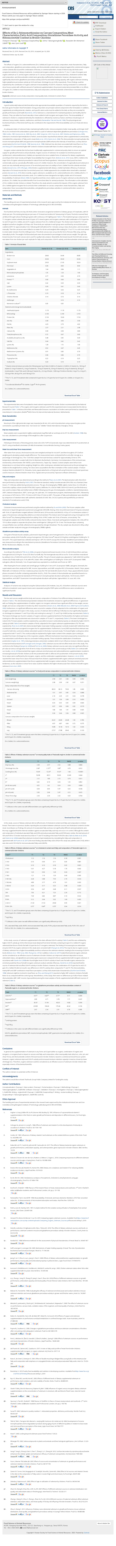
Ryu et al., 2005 (35, 134)
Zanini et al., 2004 (54, 139)
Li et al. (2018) (15, 651)
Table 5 (16, 623)
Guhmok (86, 1533)
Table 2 (11, 601)
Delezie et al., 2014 (62, 158)
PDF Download (100, 23)
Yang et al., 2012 (46, 134)
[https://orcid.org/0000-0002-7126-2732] (41, 41)
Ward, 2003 (25, 178)
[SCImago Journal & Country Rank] (102, 136)
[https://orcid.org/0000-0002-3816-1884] (19, 41)
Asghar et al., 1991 (18, 641)
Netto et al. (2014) (81, 836)
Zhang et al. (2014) (57, 948)
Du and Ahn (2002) (60, 507)
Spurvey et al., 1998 (37, 144)
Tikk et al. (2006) (28, 552)
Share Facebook (101, 39)
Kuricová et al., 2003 (22, 134)
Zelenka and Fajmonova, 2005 (74, 134)
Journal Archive (102, 101)
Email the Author (101, 32)
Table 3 (85, 613)
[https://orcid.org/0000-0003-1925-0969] (10, 43)
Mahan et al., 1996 (13, 953)
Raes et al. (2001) (55, 480)
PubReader (99, 26)
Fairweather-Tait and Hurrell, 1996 (53, 120)
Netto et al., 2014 (41, 139)
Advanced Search (102, 105)
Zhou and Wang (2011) (45, 973)
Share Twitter (100, 42)
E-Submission (103, 93)
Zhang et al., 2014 (34, 953)
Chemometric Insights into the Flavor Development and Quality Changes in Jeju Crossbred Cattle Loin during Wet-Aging (101, 244)
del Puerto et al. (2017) (21, 841)
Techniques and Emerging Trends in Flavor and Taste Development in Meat (100, 275)
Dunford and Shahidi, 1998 (21, 144)
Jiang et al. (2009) (26, 646)
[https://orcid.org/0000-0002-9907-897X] (64, 41)
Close (66, 2)
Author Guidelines (102, 98)
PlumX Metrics (101, 56)
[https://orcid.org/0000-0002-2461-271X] (25, 43)
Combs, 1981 (10, 134)
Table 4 (71, 836)
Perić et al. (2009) (41, 646)
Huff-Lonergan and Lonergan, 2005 (34, 644)
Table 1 (59, 217)
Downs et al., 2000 (54, 606)
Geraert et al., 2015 (14, 168)
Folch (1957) (29, 482)
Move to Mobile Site (104, 1523)
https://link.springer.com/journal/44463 (15, 19)
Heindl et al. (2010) (66, 963)
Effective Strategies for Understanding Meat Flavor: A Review (101, 267)
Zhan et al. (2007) (17, 626)
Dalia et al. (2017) (55, 953)
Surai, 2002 (24, 953)
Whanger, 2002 (26, 168)
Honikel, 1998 (78, 433)
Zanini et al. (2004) (12, 838)
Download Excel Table (72, 395)
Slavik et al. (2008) (20, 960)
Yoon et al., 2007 (57, 134)
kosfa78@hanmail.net (30, 1528)
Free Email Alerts (102, 108)
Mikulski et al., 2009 (67, 606)
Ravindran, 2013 (30, 113)
